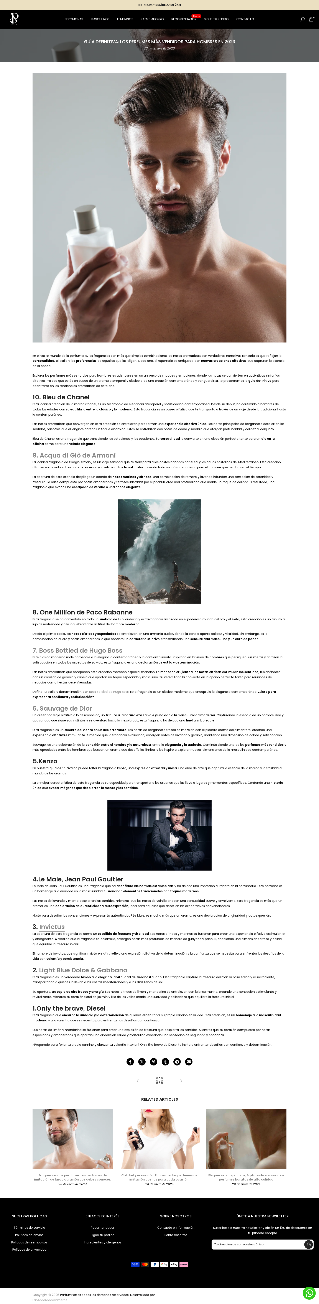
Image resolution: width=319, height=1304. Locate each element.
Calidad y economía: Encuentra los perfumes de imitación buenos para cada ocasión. (159, 1177)
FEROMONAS (74, 19)
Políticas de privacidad (29, 1250)
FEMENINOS (125, 19)
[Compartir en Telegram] (177, 1061)
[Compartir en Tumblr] (165, 1061)
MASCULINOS (100, 19)
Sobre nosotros (175, 1235)
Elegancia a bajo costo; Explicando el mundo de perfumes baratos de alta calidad (246, 1177)
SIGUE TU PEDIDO (216, 19)
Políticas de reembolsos (29, 1242)
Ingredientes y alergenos (102, 1242)
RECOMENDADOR (185, 18)
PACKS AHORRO (152, 19)
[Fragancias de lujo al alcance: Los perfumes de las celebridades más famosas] (181, 1081)
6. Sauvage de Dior (62, 708)
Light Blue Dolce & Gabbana (83, 970)
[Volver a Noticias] (159, 1081)
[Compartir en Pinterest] (153, 1061)
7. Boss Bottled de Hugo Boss (77, 650)
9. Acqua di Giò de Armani (74, 455)
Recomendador (102, 1228)
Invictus (52, 926)
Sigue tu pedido (102, 1235)
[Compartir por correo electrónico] (188, 1061)
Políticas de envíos (29, 1235)
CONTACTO (245, 19)
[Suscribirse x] (308, 1244)
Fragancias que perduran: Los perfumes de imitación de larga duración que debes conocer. (72, 1177)
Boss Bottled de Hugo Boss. (109, 692)
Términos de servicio (29, 1228)
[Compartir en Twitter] (142, 1061)
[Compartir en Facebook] (130, 1061)
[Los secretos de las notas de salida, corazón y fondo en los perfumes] (138, 1081)
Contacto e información (175, 1228)
